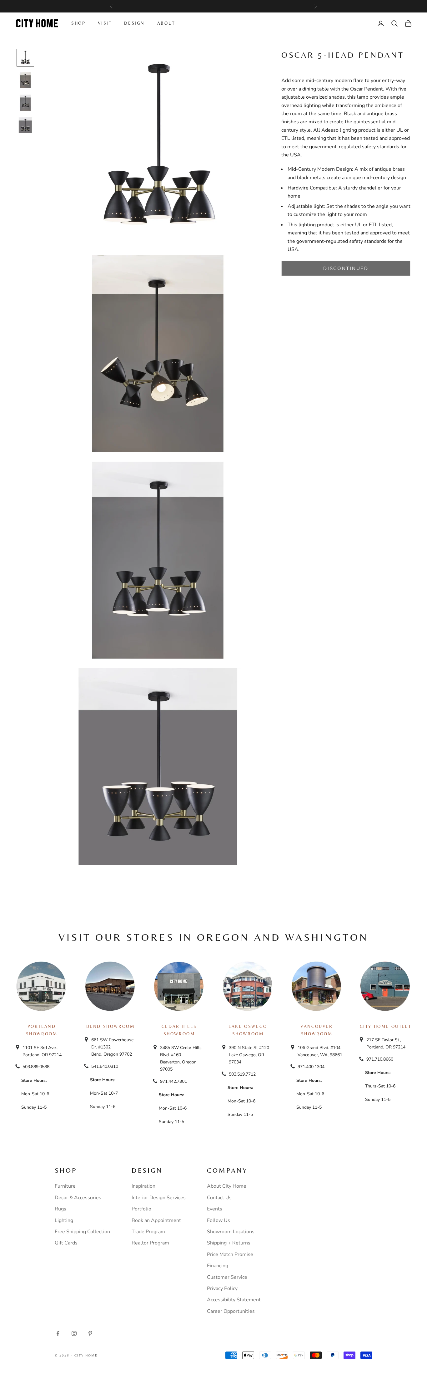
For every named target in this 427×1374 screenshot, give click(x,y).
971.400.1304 (311, 1067)
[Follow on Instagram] (74, 1333)
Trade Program (148, 1231)
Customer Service (227, 1277)
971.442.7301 (173, 1081)
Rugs (60, 1208)
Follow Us (218, 1220)
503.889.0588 (36, 1067)
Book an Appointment (156, 1220)
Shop (78, 23)
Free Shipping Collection (82, 1231)
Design (134, 23)
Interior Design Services (159, 1197)
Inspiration (143, 1186)
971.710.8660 (379, 1059)
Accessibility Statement (234, 1299)
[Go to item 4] (25, 125)
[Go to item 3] (25, 102)
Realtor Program (150, 1242)
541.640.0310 (104, 1066)
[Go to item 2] (25, 80)
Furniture (65, 1186)
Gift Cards (66, 1242)
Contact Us (219, 1197)
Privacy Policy (222, 1288)
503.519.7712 (242, 1074)
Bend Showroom (110, 1026)
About (166, 23)
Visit (105, 23)
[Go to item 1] (25, 57)
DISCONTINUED (345, 268)
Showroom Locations (230, 1231)
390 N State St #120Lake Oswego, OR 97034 (249, 1055)
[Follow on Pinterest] (90, 1333)
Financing (217, 1265)
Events (214, 1208)
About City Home (226, 1186)
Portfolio (141, 1208)
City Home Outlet (385, 1026)
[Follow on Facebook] (58, 1333)
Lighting (64, 1220)
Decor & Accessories (78, 1197)
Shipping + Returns (228, 1242)
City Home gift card (239, 6)
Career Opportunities (231, 1311)
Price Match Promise (230, 1254)
